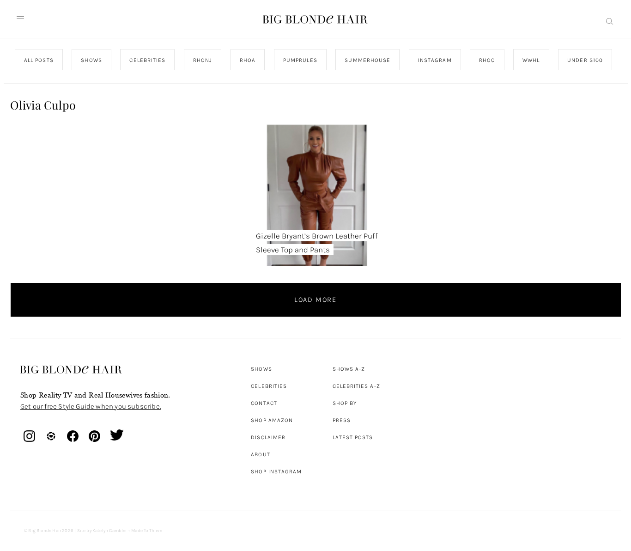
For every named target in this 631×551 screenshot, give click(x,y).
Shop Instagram (276, 471)
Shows (261, 369)
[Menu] (20, 19)
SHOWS (91, 60)
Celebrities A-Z (356, 386)
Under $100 (585, 60)
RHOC (487, 60)
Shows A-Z (349, 369)
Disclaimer (268, 437)
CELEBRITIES (147, 60)
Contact (264, 403)
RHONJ (202, 60)
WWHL (531, 60)
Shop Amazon (272, 420)
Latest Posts (353, 437)
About (260, 454)
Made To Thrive (146, 530)
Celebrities (269, 386)
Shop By (345, 403)
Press (342, 420)
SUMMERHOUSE (367, 60)
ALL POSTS (39, 60)
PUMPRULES (300, 60)
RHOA (247, 60)
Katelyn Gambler (109, 530)
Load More (315, 299)
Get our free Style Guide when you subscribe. (90, 406)
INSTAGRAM (434, 60)
